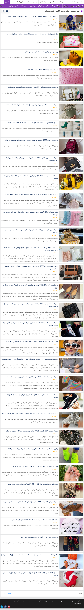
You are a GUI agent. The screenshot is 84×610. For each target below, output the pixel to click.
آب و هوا (16, 601)
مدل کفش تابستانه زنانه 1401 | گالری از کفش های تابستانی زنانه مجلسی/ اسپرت (30, 502)
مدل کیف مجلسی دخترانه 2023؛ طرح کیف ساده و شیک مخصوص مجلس (33, 87)
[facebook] (5, 606)
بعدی (9, 593)
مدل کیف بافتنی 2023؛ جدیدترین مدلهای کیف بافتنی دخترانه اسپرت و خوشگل (31, 140)
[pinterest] (9, 606)
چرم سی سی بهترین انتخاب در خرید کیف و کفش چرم (40, 51)
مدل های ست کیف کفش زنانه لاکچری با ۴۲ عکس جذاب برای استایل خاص (33, 16)
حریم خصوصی (27, 601)
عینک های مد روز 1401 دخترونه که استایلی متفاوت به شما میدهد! (35, 466)
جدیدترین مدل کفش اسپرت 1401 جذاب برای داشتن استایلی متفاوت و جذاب (32, 431)
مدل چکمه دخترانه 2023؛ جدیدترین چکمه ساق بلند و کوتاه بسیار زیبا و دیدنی (32, 122)
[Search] (1, 6)
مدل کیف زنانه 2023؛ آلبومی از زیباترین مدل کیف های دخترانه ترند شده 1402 (32, 105)
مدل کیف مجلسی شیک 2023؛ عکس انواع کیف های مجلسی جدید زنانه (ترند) (32, 194)
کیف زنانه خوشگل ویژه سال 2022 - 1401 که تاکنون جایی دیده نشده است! (33, 484)
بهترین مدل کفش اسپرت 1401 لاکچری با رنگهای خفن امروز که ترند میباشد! (33, 449)
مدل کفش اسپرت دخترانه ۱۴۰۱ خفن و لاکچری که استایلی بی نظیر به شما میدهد (31, 377)
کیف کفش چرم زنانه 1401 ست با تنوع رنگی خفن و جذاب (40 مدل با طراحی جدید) (30, 359)
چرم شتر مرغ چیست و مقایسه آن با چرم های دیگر (41, 69)
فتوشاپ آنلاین (77, 603)
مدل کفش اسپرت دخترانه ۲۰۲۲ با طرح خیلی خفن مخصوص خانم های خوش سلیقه (30, 413)
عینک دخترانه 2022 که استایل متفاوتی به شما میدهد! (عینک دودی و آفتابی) (32, 341)
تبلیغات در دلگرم (49, 601)
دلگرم (79, 601)
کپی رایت (38, 601)
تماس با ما (61, 601)
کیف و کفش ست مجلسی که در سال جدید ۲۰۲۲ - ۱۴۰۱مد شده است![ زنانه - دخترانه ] (29, 555)
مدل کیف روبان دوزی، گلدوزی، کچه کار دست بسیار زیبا (39, 537)
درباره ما (71, 601)
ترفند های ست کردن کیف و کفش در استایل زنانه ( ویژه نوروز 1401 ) (35, 519)
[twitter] (2, 606)
